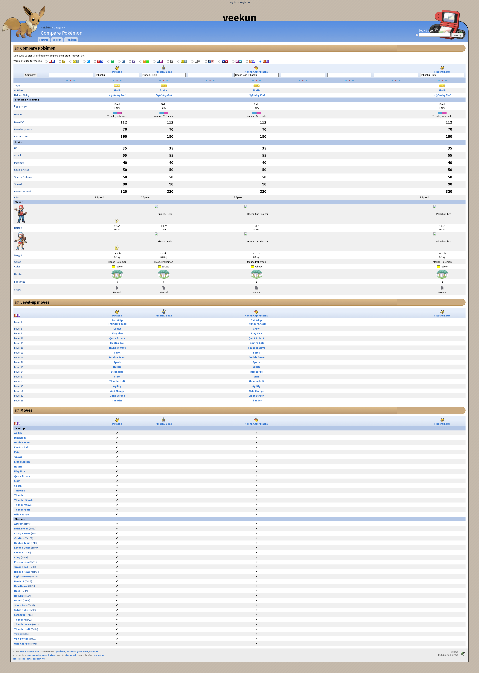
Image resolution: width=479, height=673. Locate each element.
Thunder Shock (117, 323)
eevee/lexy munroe (29, 651)
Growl (117, 328)
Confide (19, 538)
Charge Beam (22, 533)
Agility (117, 386)
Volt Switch (21, 638)
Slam (117, 376)
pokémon (60, 651)
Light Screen (117, 395)
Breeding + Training (27, 99)
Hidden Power (23, 571)
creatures (94, 651)
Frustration (21, 562)
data (29, 658)
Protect (19, 581)
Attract (19, 523)
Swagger (19, 614)
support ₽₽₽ (39, 658)
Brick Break (21, 528)
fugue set (71, 655)
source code (19, 658)
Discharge (117, 371)
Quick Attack (117, 338)
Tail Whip (117, 320)
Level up (20, 428)
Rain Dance (21, 586)
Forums (43, 39)
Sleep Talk (20, 605)
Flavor (19, 202)
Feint (117, 352)
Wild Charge (117, 391)
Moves (26, 410)
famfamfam (99, 655)
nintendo (71, 651)
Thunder (117, 400)
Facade (18, 552)
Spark (117, 362)
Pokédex (46, 27)
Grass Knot (21, 567)
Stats (18, 142)
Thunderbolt (117, 381)
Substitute (21, 610)
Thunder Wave (117, 347)
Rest (17, 591)
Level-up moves (34, 302)
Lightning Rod (117, 95)
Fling (17, 557)
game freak (82, 651)
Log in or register (239, 2)
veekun (240, 17)
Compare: (30, 75)
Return (18, 595)
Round (18, 600)
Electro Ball (117, 343)
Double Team (117, 357)
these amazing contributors (41, 655)
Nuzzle (117, 367)
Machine (20, 519)
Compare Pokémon (37, 48)
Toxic (17, 634)
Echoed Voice (22, 547)
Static (117, 90)
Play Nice (117, 333)
